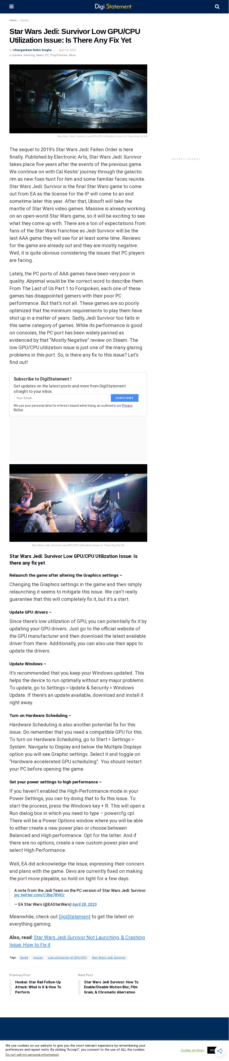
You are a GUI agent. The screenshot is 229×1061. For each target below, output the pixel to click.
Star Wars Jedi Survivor (109, 957)
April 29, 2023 (67, 50)
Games (24, 20)
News (40, 55)
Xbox (72, 55)
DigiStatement (74, 916)
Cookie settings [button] (192, 1050)
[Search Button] (217, 6)
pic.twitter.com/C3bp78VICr (39, 895)
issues (38, 957)
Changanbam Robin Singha (32, 50)
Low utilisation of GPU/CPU (67, 957)
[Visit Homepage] (114, 7)
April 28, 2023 (84, 904)
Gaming (29, 55)
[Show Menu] (11, 6)
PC (47, 55)
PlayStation (58, 55)
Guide (24, 957)
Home (13, 20)
